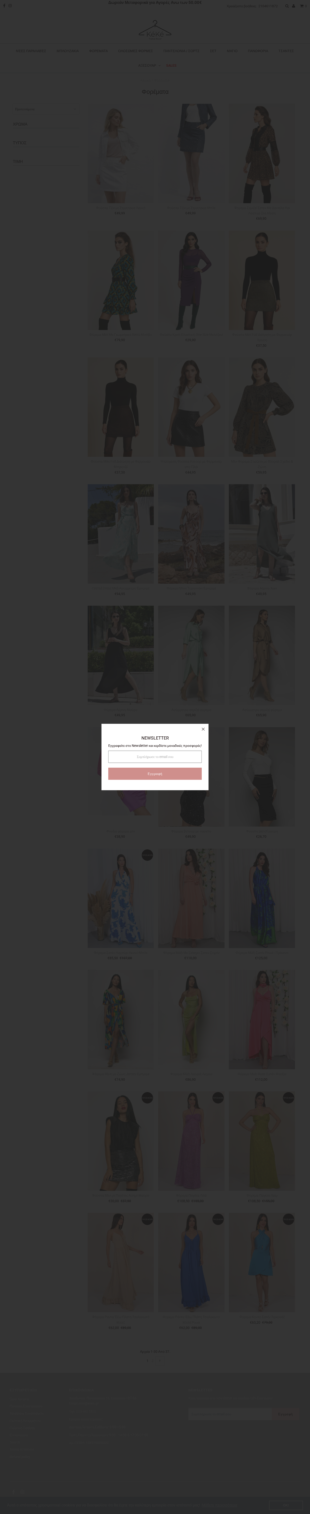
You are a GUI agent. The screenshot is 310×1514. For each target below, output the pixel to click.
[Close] (203, 729)
